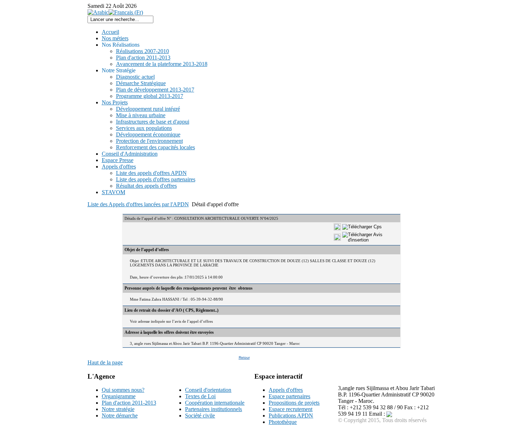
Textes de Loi (200, 396)
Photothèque (283, 422)
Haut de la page (105, 362)
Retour (244, 357)
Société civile (200, 415)
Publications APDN (291, 415)
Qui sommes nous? (123, 390)
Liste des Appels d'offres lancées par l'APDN (138, 204)
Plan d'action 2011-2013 (129, 403)
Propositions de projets (294, 403)
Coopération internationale (214, 403)
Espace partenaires (289, 396)
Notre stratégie (118, 409)
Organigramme (119, 396)
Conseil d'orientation (208, 390)
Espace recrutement (290, 409)
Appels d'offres (286, 390)
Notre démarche (120, 415)
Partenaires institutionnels (213, 409)
